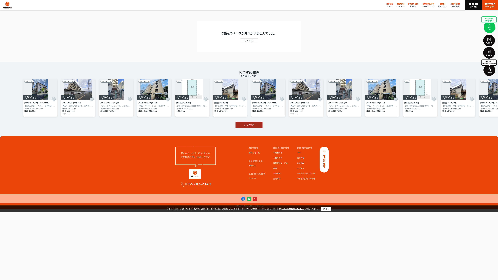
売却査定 (252, 166)
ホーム (389, 5)
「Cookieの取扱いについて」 (292, 209)
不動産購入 (277, 158)
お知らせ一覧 (254, 153)
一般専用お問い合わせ (306, 173)
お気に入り (442, 5)
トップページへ (249, 41)
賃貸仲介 (276, 179)
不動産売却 (277, 153)
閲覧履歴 (455, 5)
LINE (299, 153)
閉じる (326, 209)
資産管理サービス (280, 163)
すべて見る (249, 125)
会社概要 (252, 178)
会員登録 (300, 163)
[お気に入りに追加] (54, 99)
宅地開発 (276, 173)
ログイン (300, 168)
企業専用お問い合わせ (306, 179)
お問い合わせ (490, 5)
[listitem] (192, 98)
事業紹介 (413, 5)
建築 (275, 168)
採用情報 (473, 5)
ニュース (400, 5)
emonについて (428, 5)
